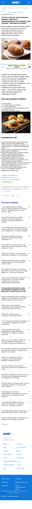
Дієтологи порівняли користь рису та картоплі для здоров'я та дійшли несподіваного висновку (14, 376)
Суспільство (5, 195)
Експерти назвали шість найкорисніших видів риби (11, 314)
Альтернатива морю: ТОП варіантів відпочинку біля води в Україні (14, 418)
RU (29, 2)
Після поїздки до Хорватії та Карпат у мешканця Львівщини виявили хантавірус (14, 322)
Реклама (18, 479)
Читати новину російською (16, 12)
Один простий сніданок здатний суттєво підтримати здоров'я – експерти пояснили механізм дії (13, 341)
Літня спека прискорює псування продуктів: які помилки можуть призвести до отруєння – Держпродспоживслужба (14, 280)
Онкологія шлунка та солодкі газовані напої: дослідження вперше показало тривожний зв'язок (12, 219)
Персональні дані (21, 482)
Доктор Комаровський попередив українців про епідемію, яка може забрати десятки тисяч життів (14, 298)
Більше (5, 424)
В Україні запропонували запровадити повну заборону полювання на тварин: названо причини (13, 332)
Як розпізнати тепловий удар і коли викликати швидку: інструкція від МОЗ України (15, 384)
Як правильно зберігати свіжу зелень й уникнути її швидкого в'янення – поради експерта (13, 403)
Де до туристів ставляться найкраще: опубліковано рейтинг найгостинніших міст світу (14, 307)
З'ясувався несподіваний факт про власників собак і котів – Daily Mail (14, 411)
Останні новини (10, 202)
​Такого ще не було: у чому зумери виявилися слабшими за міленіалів (14, 254)
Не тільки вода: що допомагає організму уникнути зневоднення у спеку (14, 367)
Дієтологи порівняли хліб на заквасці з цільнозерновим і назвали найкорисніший (12, 358)
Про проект (6, 479)
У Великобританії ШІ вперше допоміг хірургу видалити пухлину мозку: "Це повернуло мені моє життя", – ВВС (14, 209)
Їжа (18, 195)
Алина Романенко (12, 39)
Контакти (5, 485)
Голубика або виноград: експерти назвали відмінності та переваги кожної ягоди (14, 262)
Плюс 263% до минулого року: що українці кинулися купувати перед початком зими (14, 246)
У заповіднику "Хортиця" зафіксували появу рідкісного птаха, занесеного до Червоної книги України (15, 394)
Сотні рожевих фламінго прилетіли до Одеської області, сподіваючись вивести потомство (14, 350)
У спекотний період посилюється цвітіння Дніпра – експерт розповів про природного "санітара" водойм (14, 229)
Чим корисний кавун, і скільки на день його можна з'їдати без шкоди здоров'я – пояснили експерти (14, 270)
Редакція (5, 482)
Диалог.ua (4, 493)
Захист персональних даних (20, 487)
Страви (13, 195)
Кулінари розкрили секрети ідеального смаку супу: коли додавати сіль (12, 237)
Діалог (3, 10)
